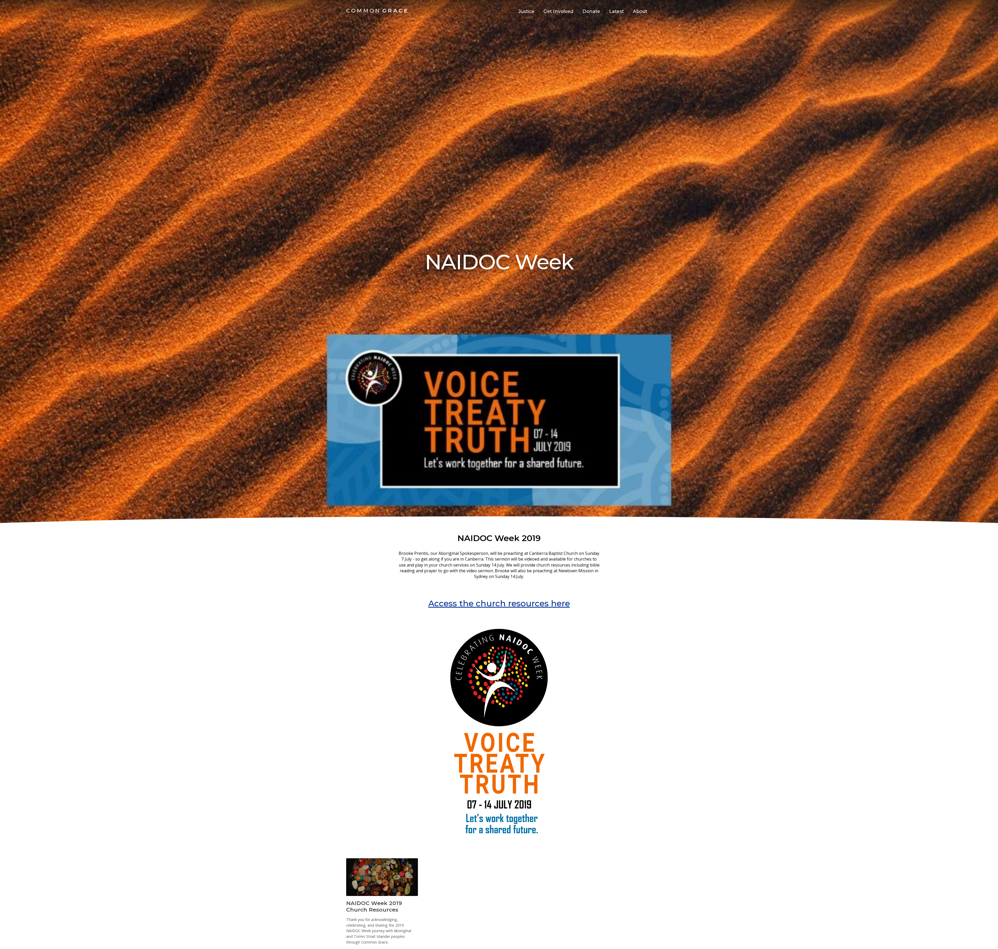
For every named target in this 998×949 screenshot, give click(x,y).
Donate (591, 11)
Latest (616, 11)
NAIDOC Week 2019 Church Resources (374, 906)
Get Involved (558, 11)
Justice (526, 11)
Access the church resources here (499, 603)
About (640, 11)
